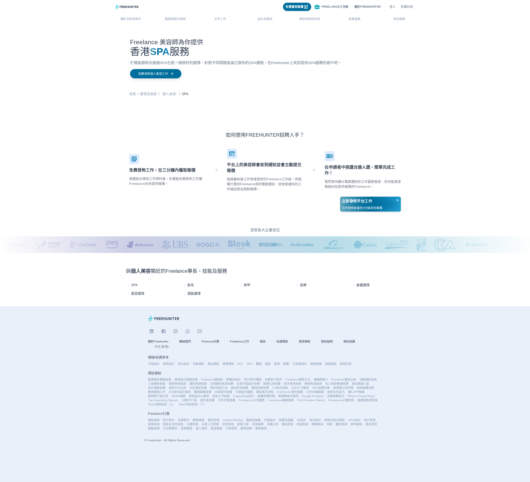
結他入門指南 (221, 396)
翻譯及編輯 (253, 420)
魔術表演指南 (198, 383)
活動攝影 (198, 363)
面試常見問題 (239, 387)
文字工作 (220, 18)
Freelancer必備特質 (341, 400)
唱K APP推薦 (356, 391)
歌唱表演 (302, 424)
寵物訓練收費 (260, 387)
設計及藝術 (265, 18)
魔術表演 (341, 424)
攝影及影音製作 (130, 18)
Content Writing (233, 420)
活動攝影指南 (368, 379)
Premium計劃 (210, 341)
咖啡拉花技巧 (335, 391)
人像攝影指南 (156, 383)
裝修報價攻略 (365, 387)
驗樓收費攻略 (266, 396)
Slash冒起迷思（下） (192, 404)
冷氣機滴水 (299, 363)
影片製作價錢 (252, 379)
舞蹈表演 (287, 424)
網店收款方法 (219, 387)
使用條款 (304, 341)
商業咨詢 (154, 424)
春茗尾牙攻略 (264, 391)
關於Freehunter (158, 341)
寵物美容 (261, 428)
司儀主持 (272, 424)
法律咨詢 (228, 424)
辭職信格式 (233, 379)
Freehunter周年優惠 (290, 391)
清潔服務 (258, 424)
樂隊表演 (317, 424)
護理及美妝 (148, 94)
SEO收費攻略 (321, 387)
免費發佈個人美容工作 (153, 73)
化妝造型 (231, 428)
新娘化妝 (346, 363)
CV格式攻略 (280, 387)
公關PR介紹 (189, 400)
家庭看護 (216, 428)
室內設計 (183, 363)
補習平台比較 (177, 387)
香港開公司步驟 (343, 387)
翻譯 (259, 363)
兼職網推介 (321, 379)
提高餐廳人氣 (360, 383)
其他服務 (399, 18)
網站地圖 (349, 341)
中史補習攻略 (198, 387)
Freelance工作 (239, 341)
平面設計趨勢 (244, 391)
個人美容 (169, 94)
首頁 (132, 94)
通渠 (268, 363)
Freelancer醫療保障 (281, 400)
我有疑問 (327, 341)
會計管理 (370, 420)
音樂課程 (186, 428)
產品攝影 (213, 363)
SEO (250, 363)
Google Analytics (313, 396)
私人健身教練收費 (336, 383)
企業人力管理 (210, 424)
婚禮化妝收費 (272, 383)
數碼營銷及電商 (175, 18)
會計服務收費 (156, 387)
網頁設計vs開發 (199, 396)
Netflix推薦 (179, 396)
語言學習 (371, 424)
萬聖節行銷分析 (158, 396)
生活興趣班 (170, 428)
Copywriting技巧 (243, 396)
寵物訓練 (246, 428)
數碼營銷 (198, 420)
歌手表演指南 (292, 383)
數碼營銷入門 (156, 391)
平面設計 (154, 363)
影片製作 (169, 420)
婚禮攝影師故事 (367, 400)
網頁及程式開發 (334, 420)
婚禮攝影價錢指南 (159, 379)
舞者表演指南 (313, 383)
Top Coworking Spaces (163, 400)
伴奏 (329, 424)
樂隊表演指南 (177, 383)
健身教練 (316, 363)
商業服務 (355, 18)
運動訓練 (154, 428)
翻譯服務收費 (202, 391)
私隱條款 (282, 341)
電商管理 (213, 420)
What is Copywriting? (361, 396)
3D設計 (301, 420)
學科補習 (356, 424)
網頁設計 (169, 363)
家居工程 (243, 424)
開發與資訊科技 (309, 18)
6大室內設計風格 (180, 391)
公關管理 (192, 424)
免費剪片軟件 (273, 379)
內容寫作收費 (223, 391)
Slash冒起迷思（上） (162, 404)
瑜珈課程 (331, 363)
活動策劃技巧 (335, 396)
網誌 (263, 341)
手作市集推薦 (226, 400)
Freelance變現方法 (297, 379)
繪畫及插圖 (286, 420)
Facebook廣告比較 (343, 379)
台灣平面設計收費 (248, 383)
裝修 (277, 363)
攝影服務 (154, 420)
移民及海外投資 (173, 424)
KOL (240, 363)
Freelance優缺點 (212, 379)
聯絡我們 (185, 341)
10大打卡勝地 (300, 387)
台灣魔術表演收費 (221, 383)
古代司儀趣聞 (315, 391)
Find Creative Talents (311, 400)
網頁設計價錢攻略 (186, 379)
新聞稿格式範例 (288, 396)
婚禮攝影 (228, 363)
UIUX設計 (354, 420)
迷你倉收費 (207, 400)
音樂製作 (183, 420)
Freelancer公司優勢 (252, 400)
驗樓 (286, 363)
